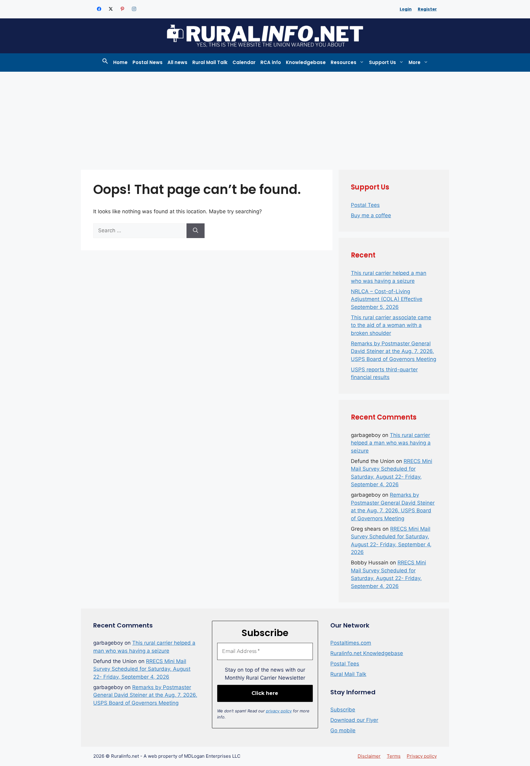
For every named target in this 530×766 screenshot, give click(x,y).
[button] (105, 62)
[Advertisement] (265, 118)
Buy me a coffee (371, 215)
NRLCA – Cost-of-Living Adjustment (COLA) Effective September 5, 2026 (386, 299)
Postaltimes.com (350, 643)
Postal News (147, 62)
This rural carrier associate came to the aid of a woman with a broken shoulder (391, 325)
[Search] (195, 230)
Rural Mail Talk (210, 62)
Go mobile (342, 730)
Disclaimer (369, 756)
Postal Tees (365, 205)
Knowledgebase (306, 62)
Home (120, 62)
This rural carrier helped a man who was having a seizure (391, 443)
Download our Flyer (354, 720)
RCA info (270, 62)
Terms (394, 756)
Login (406, 9)
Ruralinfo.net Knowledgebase (366, 653)
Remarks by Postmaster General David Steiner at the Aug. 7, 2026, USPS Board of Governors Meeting (393, 351)
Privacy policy (422, 756)
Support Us (382, 62)
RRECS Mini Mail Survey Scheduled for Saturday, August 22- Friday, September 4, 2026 (141, 669)
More (415, 62)
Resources (343, 62)
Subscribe (342, 710)
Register (427, 9)
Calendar (243, 62)
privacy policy (279, 710)
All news (177, 62)
